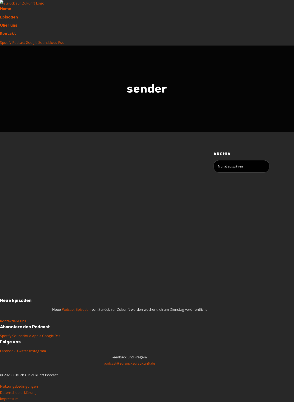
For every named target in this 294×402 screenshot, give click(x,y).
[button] (13, 321)
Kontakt (8, 33)
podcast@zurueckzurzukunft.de (129, 363)
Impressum (9, 398)
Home (5, 8)
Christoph (55, 204)
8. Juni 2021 (32, 204)
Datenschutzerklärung (18, 392)
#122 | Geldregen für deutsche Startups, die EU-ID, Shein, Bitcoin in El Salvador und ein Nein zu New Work (57, 182)
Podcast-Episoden (76, 309)
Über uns (8, 25)
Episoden (9, 17)
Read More (32, 261)
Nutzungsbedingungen (19, 386)
